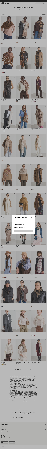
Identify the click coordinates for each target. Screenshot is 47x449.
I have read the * (20, 227)
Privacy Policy (22, 227)
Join (23, 230)
